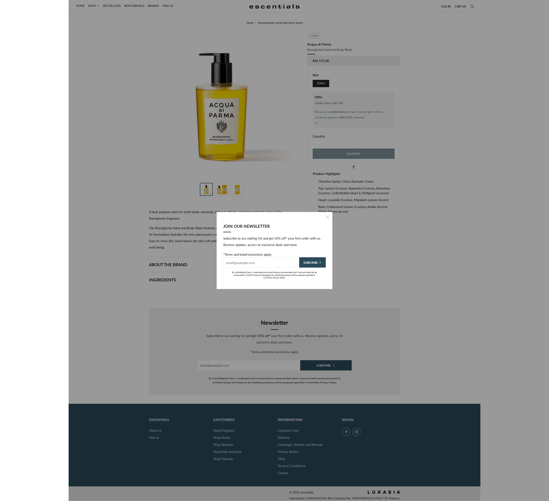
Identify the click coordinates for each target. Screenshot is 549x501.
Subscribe (310, 262)
